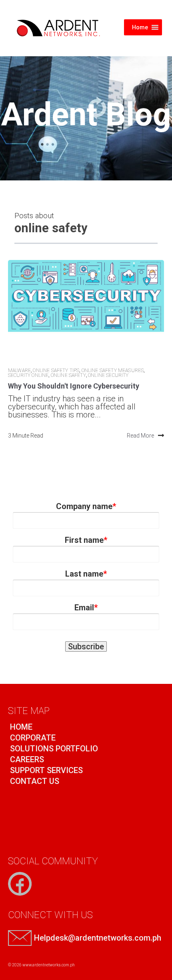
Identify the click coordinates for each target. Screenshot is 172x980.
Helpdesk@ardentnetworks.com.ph (97, 938)
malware (19, 370)
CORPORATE (32, 738)
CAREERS (26, 759)
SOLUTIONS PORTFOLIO (53, 748)
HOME (20, 727)
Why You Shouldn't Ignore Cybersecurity (73, 386)
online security (108, 375)
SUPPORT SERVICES (45, 770)
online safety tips (56, 370)
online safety (68, 375)
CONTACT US (33, 781)
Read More (140, 435)
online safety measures (113, 370)
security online (28, 375)
